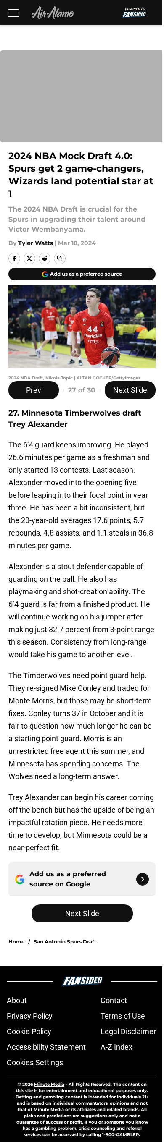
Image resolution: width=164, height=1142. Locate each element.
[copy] (60, 258)
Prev (33, 390)
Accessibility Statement (46, 1047)
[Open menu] (13, 13)
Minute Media (49, 1084)
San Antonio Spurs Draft (65, 941)
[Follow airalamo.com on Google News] (142, 879)
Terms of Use (123, 1015)
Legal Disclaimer (128, 1031)
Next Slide (130, 390)
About (17, 1000)
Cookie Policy (29, 1031)
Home (16, 941)
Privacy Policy (30, 1015)
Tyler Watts (35, 243)
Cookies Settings (35, 1062)
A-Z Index (116, 1047)
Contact (114, 1000)
